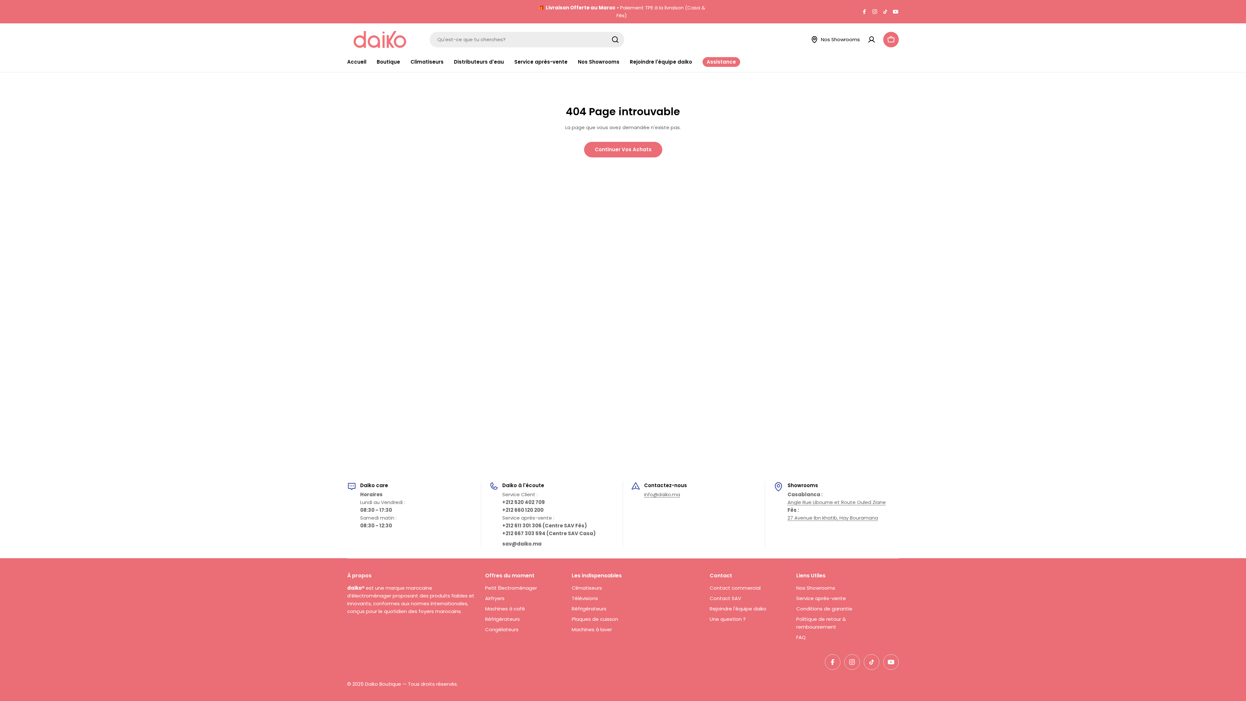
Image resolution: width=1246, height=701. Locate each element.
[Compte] (871, 39)
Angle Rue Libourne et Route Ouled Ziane (837, 502)
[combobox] (527, 39)
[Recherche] (615, 39)
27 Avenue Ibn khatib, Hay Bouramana (833, 517)
